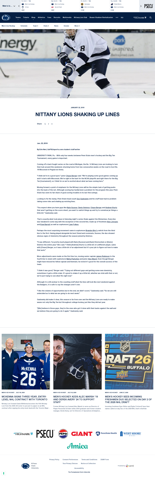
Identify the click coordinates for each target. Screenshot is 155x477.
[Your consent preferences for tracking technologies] (4, 473)
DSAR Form (105, 459)
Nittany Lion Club (80, 17)
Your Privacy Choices (70, 463)
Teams (18, 17)
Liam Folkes (74, 224)
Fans (49, 17)
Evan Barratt (45, 224)
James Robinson (103, 256)
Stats (46, 26)
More (76, 26)
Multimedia (67, 17)
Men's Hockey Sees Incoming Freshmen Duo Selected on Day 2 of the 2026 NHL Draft (128, 399)
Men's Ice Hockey (8, 392)
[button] (19, 6)
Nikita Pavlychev (72, 259)
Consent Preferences (70, 459)
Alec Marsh (92, 259)
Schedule (24, 26)
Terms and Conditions (89, 459)
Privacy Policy (54, 459)
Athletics (41, 17)
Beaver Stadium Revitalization (101, 17)
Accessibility (79, 468)
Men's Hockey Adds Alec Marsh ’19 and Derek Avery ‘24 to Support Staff (75, 399)
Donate (66, 26)
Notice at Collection (88, 463)
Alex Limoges (112, 222)
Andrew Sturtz (111, 207)
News (56, 26)
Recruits (57, 17)
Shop (33, 17)
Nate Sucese (72, 207)
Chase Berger (71, 176)
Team (35, 26)
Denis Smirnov (84, 207)
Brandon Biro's (92, 230)
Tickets (26, 17)
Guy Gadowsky (83, 199)
